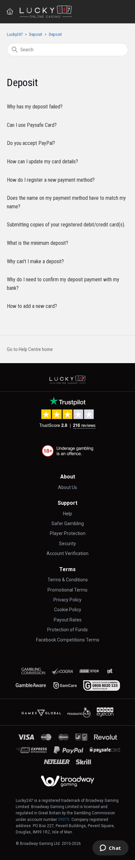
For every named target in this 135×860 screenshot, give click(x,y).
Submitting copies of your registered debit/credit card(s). (66, 224)
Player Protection (68, 533)
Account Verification (67, 553)
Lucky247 (15, 34)
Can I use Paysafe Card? (32, 125)
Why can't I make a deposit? (35, 261)
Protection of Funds (67, 629)
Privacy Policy (67, 599)
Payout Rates (68, 619)
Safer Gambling (67, 523)
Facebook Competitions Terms (67, 639)
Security (67, 543)
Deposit (35, 34)
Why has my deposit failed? (35, 107)
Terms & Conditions (68, 579)
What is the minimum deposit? (37, 243)
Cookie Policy (67, 609)
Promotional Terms (67, 590)
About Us (67, 487)
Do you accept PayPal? (31, 143)
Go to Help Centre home (30, 349)
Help (67, 513)
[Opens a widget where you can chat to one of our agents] (110, 848)
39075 (63, 819)
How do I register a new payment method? (51, 180)
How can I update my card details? (42, 161)
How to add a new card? (32, 306)
